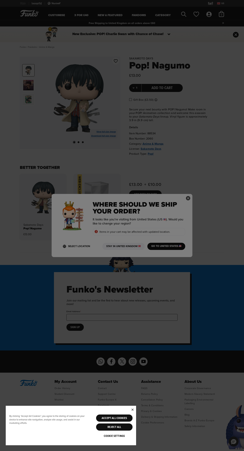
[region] (71, 425)
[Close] (132, 410)
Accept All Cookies (114, 418)
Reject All (114, 427)
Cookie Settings (114, 436)
